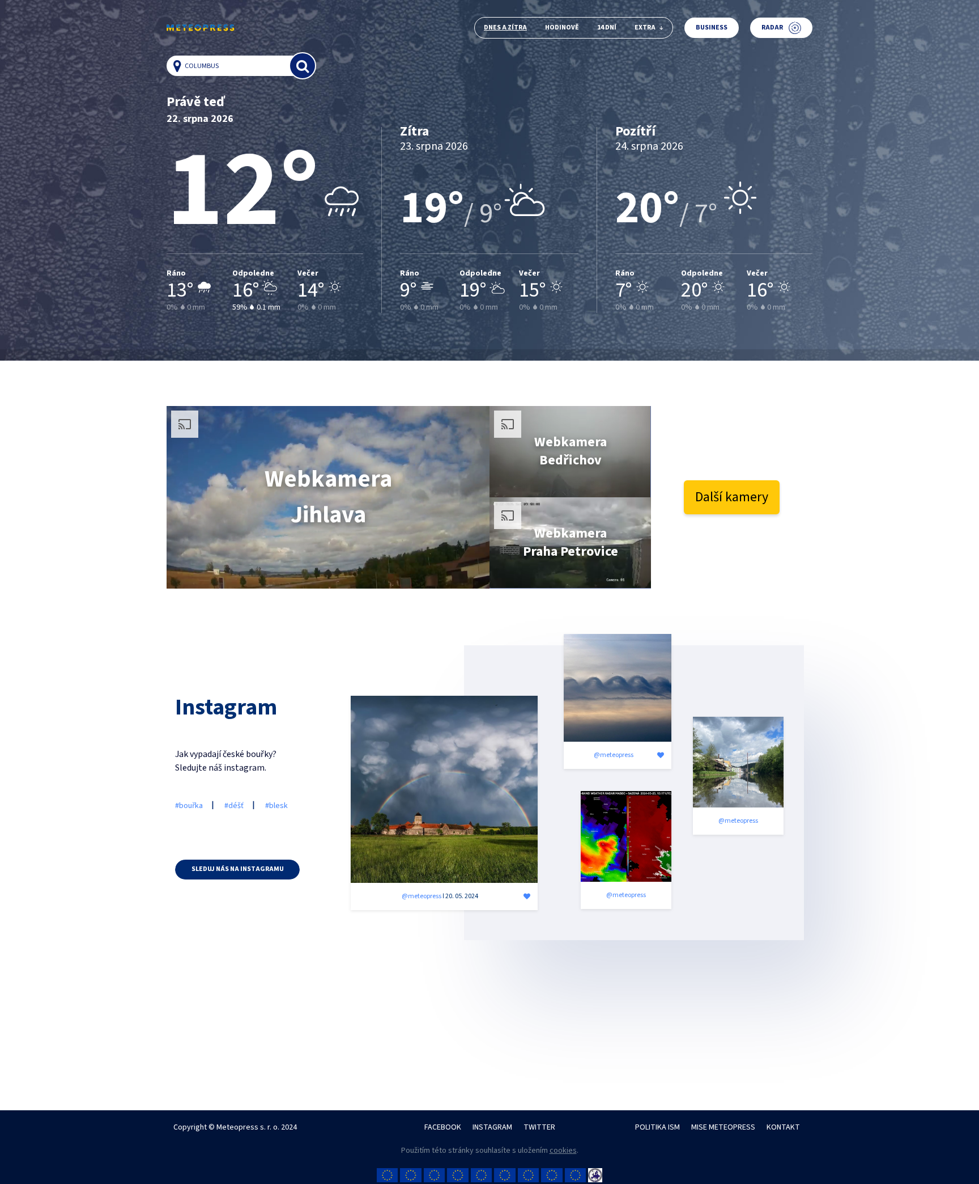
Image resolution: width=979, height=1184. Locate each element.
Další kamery (731, 497)
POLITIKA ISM (657, 1127)
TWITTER (539, 1127)
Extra (645, 27)
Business (711, 27)
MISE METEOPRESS (723, 1127)
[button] (180, 66)
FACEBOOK (442, 1127)
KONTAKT (783, 1127)
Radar (772, 27)
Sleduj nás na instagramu (237, 869)
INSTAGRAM (492, 1127)
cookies (563, 1150)
